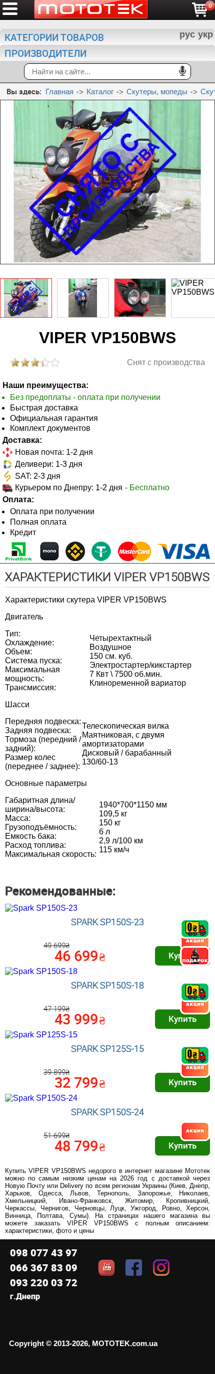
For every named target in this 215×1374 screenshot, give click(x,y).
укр (205, 34)
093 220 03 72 (44, 1282)
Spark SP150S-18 (107, 985)
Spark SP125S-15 (107, 1048)
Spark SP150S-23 (107, 922)
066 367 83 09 (44, 1267)
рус (187, 34)
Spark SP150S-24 (107, 1112)
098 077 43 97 (44, 1252)
